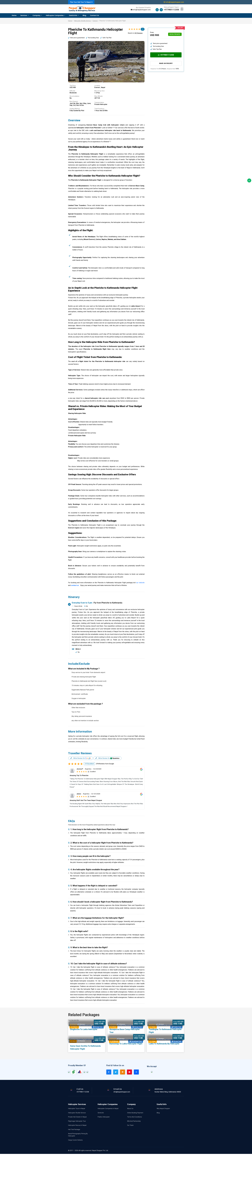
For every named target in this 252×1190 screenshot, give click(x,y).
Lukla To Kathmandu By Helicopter (164, 1043)
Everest (95, 21)
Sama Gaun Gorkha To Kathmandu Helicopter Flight (85, 1047)
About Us (130, 1108)
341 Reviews (138, 33)
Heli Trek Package (74, 1129)
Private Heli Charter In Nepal (77, 1117)
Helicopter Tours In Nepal (76, 1108)
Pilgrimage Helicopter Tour (77, 1121)
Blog (84, 15)
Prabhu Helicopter (104, 1117)
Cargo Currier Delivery (75, 1140)
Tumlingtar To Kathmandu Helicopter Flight (165, 1030)
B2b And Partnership (134, 1121)
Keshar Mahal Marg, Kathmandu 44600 (168, 1092)
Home (14, 15)
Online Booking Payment (135, 1113)
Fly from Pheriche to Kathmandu (97, 603)
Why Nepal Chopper (163, 1108)
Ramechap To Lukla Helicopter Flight (125, 1043)
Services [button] (23, 15)
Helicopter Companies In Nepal (108, 1108)
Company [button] (37, 15)
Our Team (130, 1125)
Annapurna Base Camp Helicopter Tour (124, 1030)
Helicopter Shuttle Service (82, 21)
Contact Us (94, 15)
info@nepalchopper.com (142, 10)
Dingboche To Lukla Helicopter (83, 1029)
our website (140, 583)
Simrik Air (101, 1113)
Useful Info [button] (73, 15)
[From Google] (141, 769)
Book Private (175, 34)
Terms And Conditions (134, 1117)
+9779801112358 (171, 9)
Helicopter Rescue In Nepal (77, 1125)
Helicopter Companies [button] (55, 15)
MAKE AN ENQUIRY (166, 63)
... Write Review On (78, 758)
